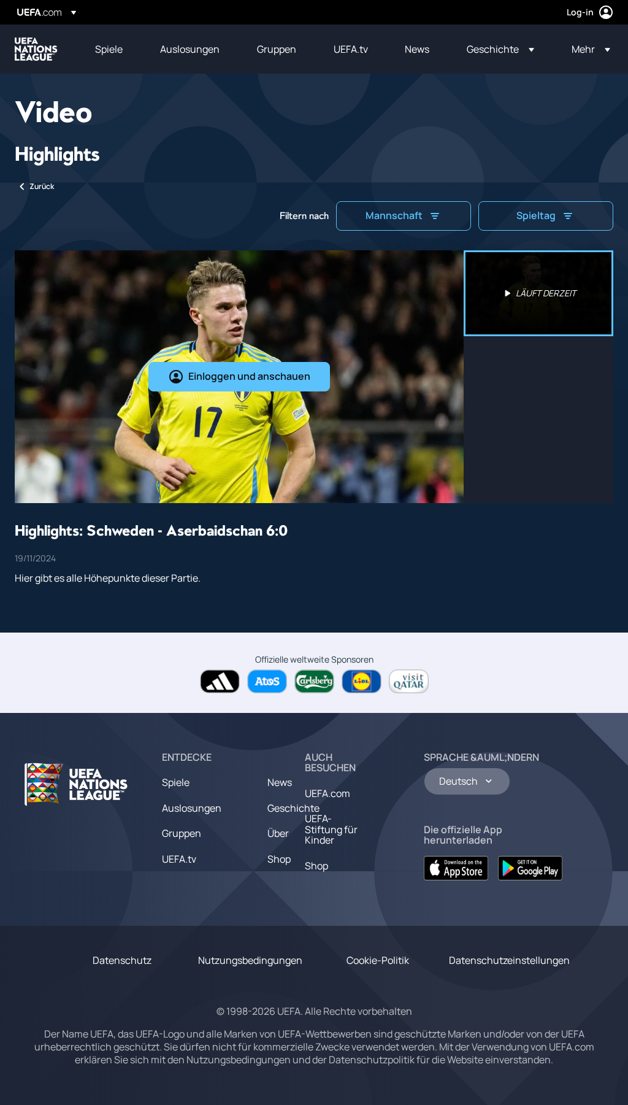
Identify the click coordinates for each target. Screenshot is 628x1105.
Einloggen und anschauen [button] (249, 376)
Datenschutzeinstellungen (509, 960)
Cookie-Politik (378, 960)
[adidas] (220, 681)
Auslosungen (191, 808)
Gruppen (181, 833)
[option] (538, 293)
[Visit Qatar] (409, 681)
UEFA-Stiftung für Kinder (331, 829)
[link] (109, 49)
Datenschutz (122, 960)
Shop (279, 859)
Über (278, 833)
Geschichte (293, 808)
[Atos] (267, 681)
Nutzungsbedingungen (250, 960)
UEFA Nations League (36, 49)
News (279, 782)
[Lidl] (361, 681)
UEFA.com (327, 793)
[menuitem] (112, 49)
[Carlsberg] (314, 681)
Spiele (176, 782)
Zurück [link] (41, 186)
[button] (500, 49)
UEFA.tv (179, 859)
